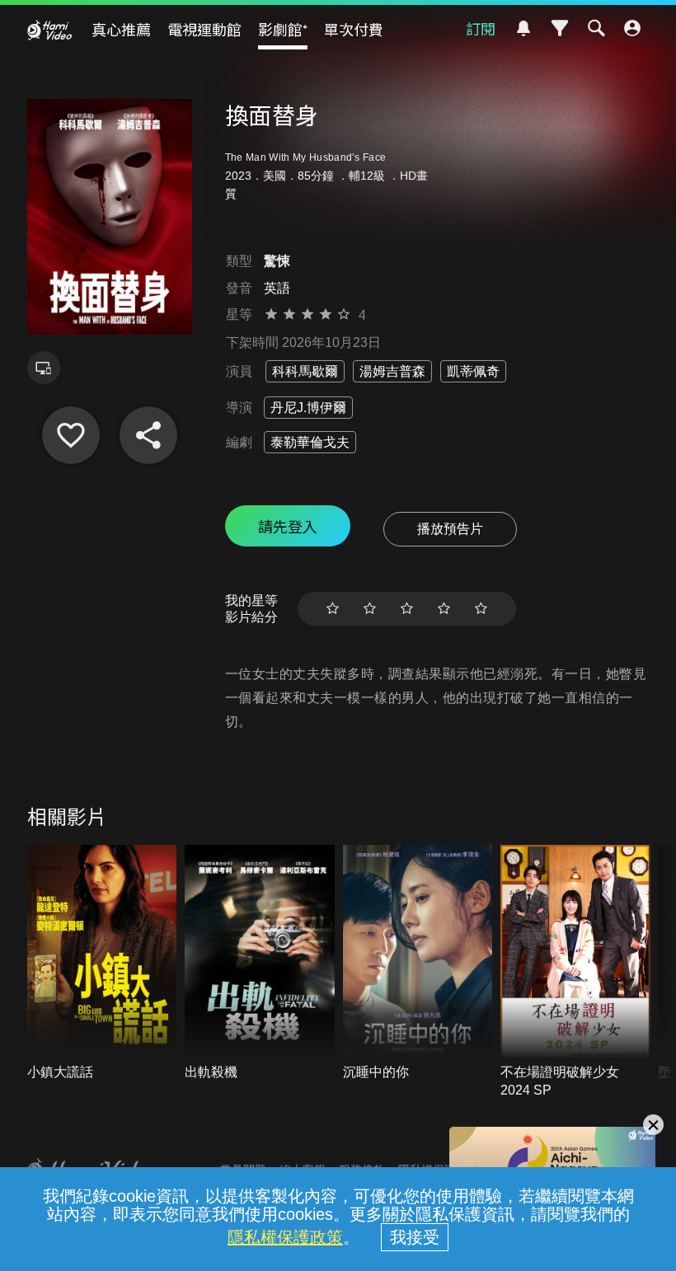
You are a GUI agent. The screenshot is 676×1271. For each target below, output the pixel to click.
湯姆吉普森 (392, 371)
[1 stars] (332, 609)
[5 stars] (481, 609)
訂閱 (480, 28)
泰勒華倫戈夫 (310, 442)
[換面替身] (71, 435)
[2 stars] (369, 609)
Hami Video (49, 29)
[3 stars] (406, 609)
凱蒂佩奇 (473, 371)
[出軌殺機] (260, 963)
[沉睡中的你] (418, 963)
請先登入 (287, 526)
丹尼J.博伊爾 (308, 408)
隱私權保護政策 (285, 1237)
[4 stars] (443, 609)
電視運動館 (204, 29)
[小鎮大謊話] (102, 963)
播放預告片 (450, 529)
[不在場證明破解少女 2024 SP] (575, 972)
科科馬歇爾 (305, 371)
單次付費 (353, 29)
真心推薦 (121, 29)
